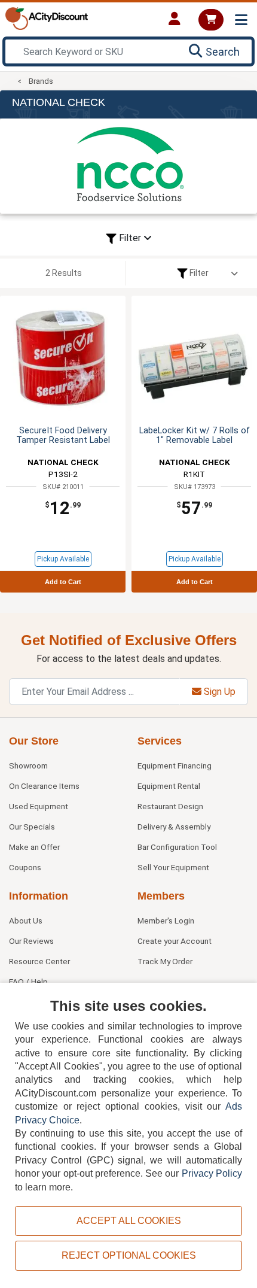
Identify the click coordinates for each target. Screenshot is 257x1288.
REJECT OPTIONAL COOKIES (129, 1255)
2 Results (63, 273)
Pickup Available (63, 559)
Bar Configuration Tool (177, 847)
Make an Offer (34, 847)
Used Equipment (38, 806)
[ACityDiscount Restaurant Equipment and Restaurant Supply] (46, 17)
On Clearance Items (44, 786)
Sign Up (218, 691)
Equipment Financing (174, 765)
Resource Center (39, 961)
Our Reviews (31, 941)
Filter (130, 238)
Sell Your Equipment (173, 867)
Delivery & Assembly (173, 826)
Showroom (28, 765)
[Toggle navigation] (241, 20)
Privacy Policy (212, 1173)
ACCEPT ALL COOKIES (129, 1221)
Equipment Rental (168, 786)
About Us (25, 920)
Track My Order (164, 961)
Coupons (25, 867)
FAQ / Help (28, 981)
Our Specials (32, 826)
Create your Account (174, 941)
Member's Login (165, 920)
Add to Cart (63, 581)
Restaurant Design (170, 806)
